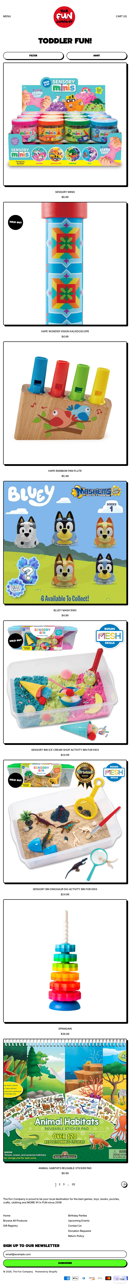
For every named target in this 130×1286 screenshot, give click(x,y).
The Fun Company (23, 1271)
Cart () (121, 17)
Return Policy (76, 1235)
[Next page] (124, 1184)
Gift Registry (10, 1225)
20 (73, 1184)
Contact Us (75, 1225)
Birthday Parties (77, 1215)
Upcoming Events (79, 1220)
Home (6, 1215)
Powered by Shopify (46, 1271)
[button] (33, 55)
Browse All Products (15, 1220)
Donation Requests (79, 1230)
